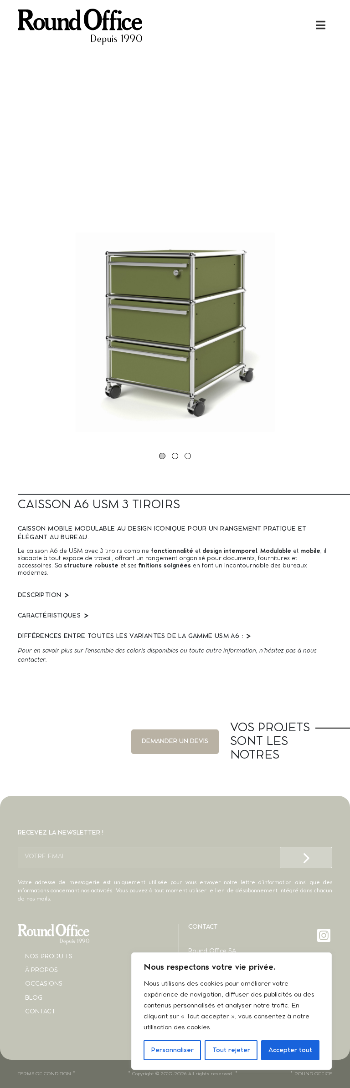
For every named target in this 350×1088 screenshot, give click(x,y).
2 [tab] (175, 456)
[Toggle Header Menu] (175, 25)
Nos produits (48, 957)
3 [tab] (188, 456)
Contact (40, 1012)
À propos (41, 970)
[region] (231, 1011)
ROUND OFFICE (313, 1074)
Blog (33, 998)
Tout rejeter (231, 1050)
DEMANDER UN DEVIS (175, 741)
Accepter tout (290, 1050)
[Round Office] (96, 27)
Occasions (43, 984)
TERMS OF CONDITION (44, 1074)
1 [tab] (162, 456)
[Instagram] (324, 935)
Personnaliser (172, 1050)
